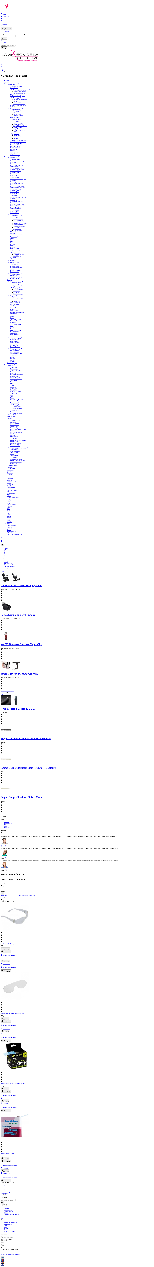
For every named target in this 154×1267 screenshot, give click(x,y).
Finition (12, 245)
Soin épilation (13, 390)
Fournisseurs (4, 813)
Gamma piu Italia (11, 487)
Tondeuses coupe (14, 449)
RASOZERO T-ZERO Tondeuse (18, 709)
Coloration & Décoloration (17, 215)
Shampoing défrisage (18, 254)
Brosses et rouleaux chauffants (18, 105)
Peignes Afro (16, 131)
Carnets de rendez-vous (16, 353)
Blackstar (9, 474)
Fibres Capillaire (14, 248)
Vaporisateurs (13, 313)
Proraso (9, 510)
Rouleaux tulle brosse (15, 270)
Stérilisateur (13, 107)
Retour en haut (5, 1193)
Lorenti (9, 500)
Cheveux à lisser (14, 213)
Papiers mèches (14, 320)
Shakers (12, 318)
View (3, 694)
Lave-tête (12, 150)
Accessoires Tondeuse (15, 462)
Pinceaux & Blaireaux (15, 443)
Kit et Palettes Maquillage (16, 399)
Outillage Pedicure (11, 416)
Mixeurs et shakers (15, 342)
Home (6, 80)
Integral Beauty (11, 493)
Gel (11, 240)
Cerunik (9, 477)
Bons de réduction (8, 1230)
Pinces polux (16, 292)
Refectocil (9, 512)
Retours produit (8, 1224)
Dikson (9, 483)
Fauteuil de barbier (15, 147)
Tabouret (12, 153)
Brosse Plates (16, 138)
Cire (11, 242)
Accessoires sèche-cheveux (20, 90)
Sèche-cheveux (14, 88)
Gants (11, 326)
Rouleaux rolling (14, 269)
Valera (8, 519)
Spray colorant (17, 229)
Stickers (12, 360)
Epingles (15, 284)
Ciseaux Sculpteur (18, 115)
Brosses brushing (17, 135)
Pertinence (3, 895)
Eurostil (9, 486)
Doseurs (12, 309)
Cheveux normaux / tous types (18, 161)
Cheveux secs (13, 162)
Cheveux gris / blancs (15, 172)
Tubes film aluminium (15, 319)
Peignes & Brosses (15, 119)
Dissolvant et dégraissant (16, 374)
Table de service (14, 152)
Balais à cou (13, 336)
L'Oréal (9, 496)
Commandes (7, 1225)
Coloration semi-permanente (20, 223)
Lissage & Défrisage (15, 250)
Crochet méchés (14, 310)
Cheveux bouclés (14, 166)
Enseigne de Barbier (15, 146)
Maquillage (13, 393)
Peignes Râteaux (17, 127)
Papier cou (13, 328)
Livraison (9, 528)
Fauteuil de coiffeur (15, 145)
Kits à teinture (13, 344)
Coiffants (12, 237)
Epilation (12, 385)
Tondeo (9, 517)
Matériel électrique (15, 377)
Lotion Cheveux (11, 258)
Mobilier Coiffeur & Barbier (17, 140)
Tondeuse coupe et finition (20, 99)
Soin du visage (17, 406)
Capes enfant (16, 301)
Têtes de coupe (17, 102)
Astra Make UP (11, 468)
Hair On (9, 488)
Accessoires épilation (15, 391)
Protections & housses (15, 330)
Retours (9, 530)
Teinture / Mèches (15, 338)
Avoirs (5, 1227)
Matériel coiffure (11, 84)
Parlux (8, 507)
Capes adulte (16, 299)
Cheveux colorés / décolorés (17, 168)
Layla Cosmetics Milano (13, 497)
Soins (15, 405)
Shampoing (13, 195)
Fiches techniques (14, 352)
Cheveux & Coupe (15, 420)
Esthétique (10, 365)
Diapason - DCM (11, 481)
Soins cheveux (14, 177)
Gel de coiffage (14, 426)
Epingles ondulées (18, 286)
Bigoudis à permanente (16, 267)
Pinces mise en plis (18, 294)
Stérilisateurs (13, 333)
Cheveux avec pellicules (16, 165)
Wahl (8, 520)
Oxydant (12, 233)
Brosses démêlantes (18, 137)
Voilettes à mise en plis (16, 277)
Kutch (8, 494)
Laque (11, 241)
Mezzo (9, 501)
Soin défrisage (17, 256)
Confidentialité (11, 525)
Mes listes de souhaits (9, 1231)
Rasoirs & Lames (14, 117)
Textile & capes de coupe (16, 459)
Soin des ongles (14, 376)
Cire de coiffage (14, 428)
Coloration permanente (19, 224)
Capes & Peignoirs (15, 302)
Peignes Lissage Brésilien (19, 130)
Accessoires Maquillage (16, 400)
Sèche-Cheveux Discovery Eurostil (19, 673)
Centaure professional (12, 475)
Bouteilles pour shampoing (17, 312)
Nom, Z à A (16, 895)
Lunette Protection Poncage (8, 943)
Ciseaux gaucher (17, 114)
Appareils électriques (15, 86)
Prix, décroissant (30, 895)
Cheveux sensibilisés (15, 171)
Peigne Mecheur (17, 128)
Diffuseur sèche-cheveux (19, 91)
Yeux (11, 396)
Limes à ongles (14, 382)
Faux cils (12, 412)
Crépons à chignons (12, 363)
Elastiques (9, 280)
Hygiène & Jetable (15, 324)
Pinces (15, 288)
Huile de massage (17, 408)
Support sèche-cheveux (19, 93)
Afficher (4, 571)
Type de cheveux (14, 159)
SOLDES (6, 82)
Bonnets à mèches (14, 278)
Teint (11, 395)
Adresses (6, 1228)
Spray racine (16, 227)
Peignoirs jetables (14, 331)
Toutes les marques (12, 465)
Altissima (9, 467)
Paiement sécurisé (11, 532)
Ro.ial (8, 513)
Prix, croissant (22, 895)
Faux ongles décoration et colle (18, 371)
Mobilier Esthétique (12, 414)
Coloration (16, 217)
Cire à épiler (13, 387)
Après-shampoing (14, 423)
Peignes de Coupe (18, 123)
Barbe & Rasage (14, 438)
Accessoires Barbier (15, 446)
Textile (12, 296)
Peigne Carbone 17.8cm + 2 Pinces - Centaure (26, 738)
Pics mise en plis (14, 272)
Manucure (13, 367)
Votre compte (4, 1218)
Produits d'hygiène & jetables (17, 460)
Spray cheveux (11, 260)
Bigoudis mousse (14, 266)
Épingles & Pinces (15, 282)
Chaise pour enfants (15, 155)
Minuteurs (12, 316)
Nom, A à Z (9, 895)
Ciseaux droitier (17, 112)
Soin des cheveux (14, 425)
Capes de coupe (17, 298)
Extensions (13, 355)
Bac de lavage (13, 149)
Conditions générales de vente (14, 534)
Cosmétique (13, 403)
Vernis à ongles (14, 369)
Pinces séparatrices (18, 289)
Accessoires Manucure (16, 379)
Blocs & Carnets (14, 349)
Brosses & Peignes (15, 444)
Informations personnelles (10, 1222)
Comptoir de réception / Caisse (18, 142)
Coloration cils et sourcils (16, 413)
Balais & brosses (14, 334)
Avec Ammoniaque (18, 219)
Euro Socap (10, 484)
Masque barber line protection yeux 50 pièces (12, 1013)
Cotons (12, 327)
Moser (8, 503)
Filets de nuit (13, 275)
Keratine (12, 357)
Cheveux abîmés (14, 174)
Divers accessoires (15, 463)
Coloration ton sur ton (19, 226)
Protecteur (12, 247)
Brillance (12, 244)
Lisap (8, 499)
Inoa (8, 491)
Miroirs (12, 315)
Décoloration (13, 232)
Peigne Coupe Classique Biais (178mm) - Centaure (28, 767)
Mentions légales (11, 531)
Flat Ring (12, 358)
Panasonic (9, 506)
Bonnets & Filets (14, 274)
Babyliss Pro (10, 470)
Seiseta (9, 514)
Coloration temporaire (19, 221)
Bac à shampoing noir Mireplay (18, 614)
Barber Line (10, 473)
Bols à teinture (14, 341)
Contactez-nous (8, 1215)
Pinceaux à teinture (15, 347)
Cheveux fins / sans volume (17, 169)
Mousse (12, 238)
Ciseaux (15, 111)
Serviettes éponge (14, 304)
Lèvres (12, 398)
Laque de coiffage (14, 436)
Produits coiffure (11, 157)
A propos (9, 527)
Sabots (15, 101)
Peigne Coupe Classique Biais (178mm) (22, 797)
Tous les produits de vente (8, 691)
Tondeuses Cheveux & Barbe (18, 448)
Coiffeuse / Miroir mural (16, 143)
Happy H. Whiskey (12, 490)
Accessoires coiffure (12, 262)
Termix (9, 516)
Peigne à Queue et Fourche (20, 126)
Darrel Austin (4, 845)
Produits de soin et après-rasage (18, 440)
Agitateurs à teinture (15, 345)
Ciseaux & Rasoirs (15, 109)
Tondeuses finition (15, 451)
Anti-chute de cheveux (16, 432)
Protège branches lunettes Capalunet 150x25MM (13, 1083)
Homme (9, 418)
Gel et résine (13, 373)
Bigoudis (12, 264)
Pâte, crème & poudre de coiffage (18, 429)
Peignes (15, 121)
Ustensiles (13, 307)
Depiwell (9, 480)
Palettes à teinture (14, 339)
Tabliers (12, 305)
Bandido (9, 471)
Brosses (15, 134)
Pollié (8, 509)
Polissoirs (12, 383)
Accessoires (13, 361)
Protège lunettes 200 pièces (7, 1153)
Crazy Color (10, 478)
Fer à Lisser (13, 94)
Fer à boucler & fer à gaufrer (17, 96)
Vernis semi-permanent (16, 370)
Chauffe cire (13, 388)
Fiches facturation (14, 350)
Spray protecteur (17, 230)
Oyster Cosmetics (11, 504)
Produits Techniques (12, 257)
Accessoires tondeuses (19, 104)
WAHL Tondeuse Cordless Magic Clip (21, 644)
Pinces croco (16, 291)
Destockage (7, 523)
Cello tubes (13, 322)
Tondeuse (16, 98)
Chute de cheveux (14, 175)
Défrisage (16, 253)
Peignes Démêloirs (18, 124)
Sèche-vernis (13, 380)
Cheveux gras (13, 163)
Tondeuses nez (14, 452)
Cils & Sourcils (14, 410)
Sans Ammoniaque (18, 220)
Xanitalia (9, 522)
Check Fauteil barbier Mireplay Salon (21, 585)
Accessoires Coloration (16, 234)
